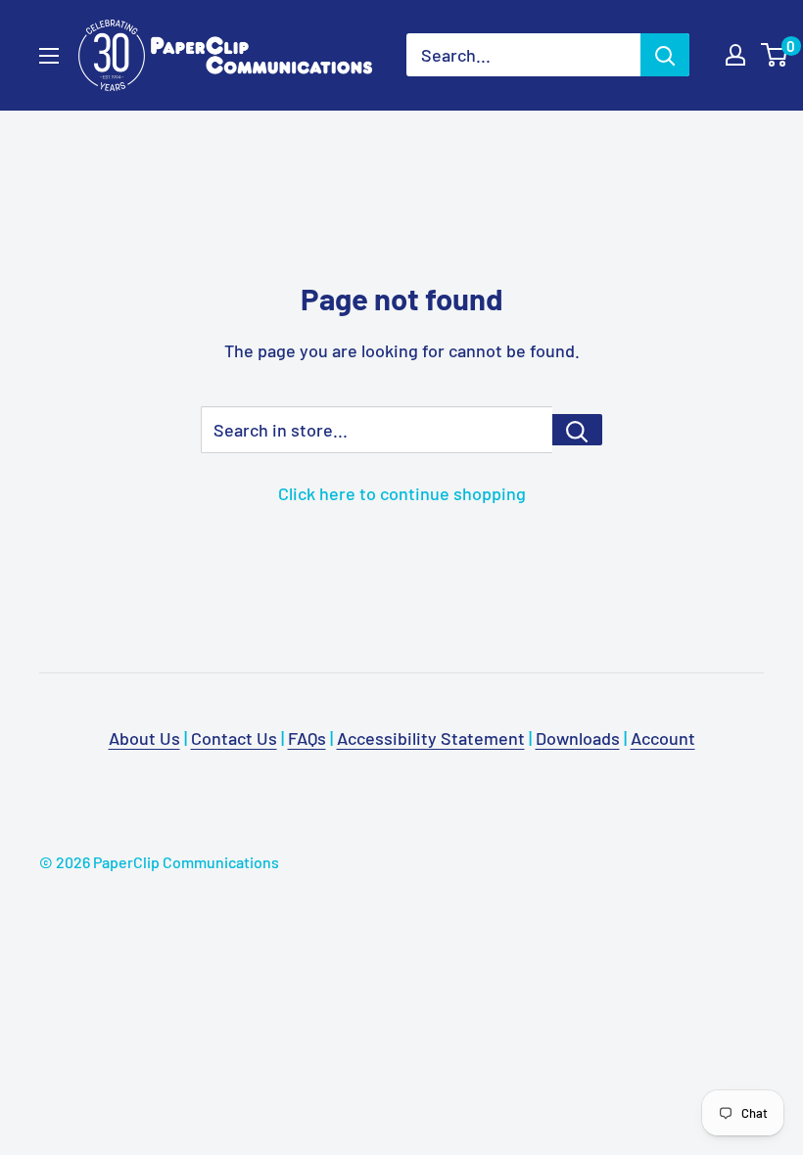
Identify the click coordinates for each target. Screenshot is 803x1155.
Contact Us (234, 738)
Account (663, 738)
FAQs (307, 738)
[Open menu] (49, 56)
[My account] (735, 55)
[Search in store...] (577, 429)
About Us (144, 738)
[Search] (664, 54)
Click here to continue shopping (402, 493)
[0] (775, 55)
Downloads (578, 738)
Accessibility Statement (431, 738)
